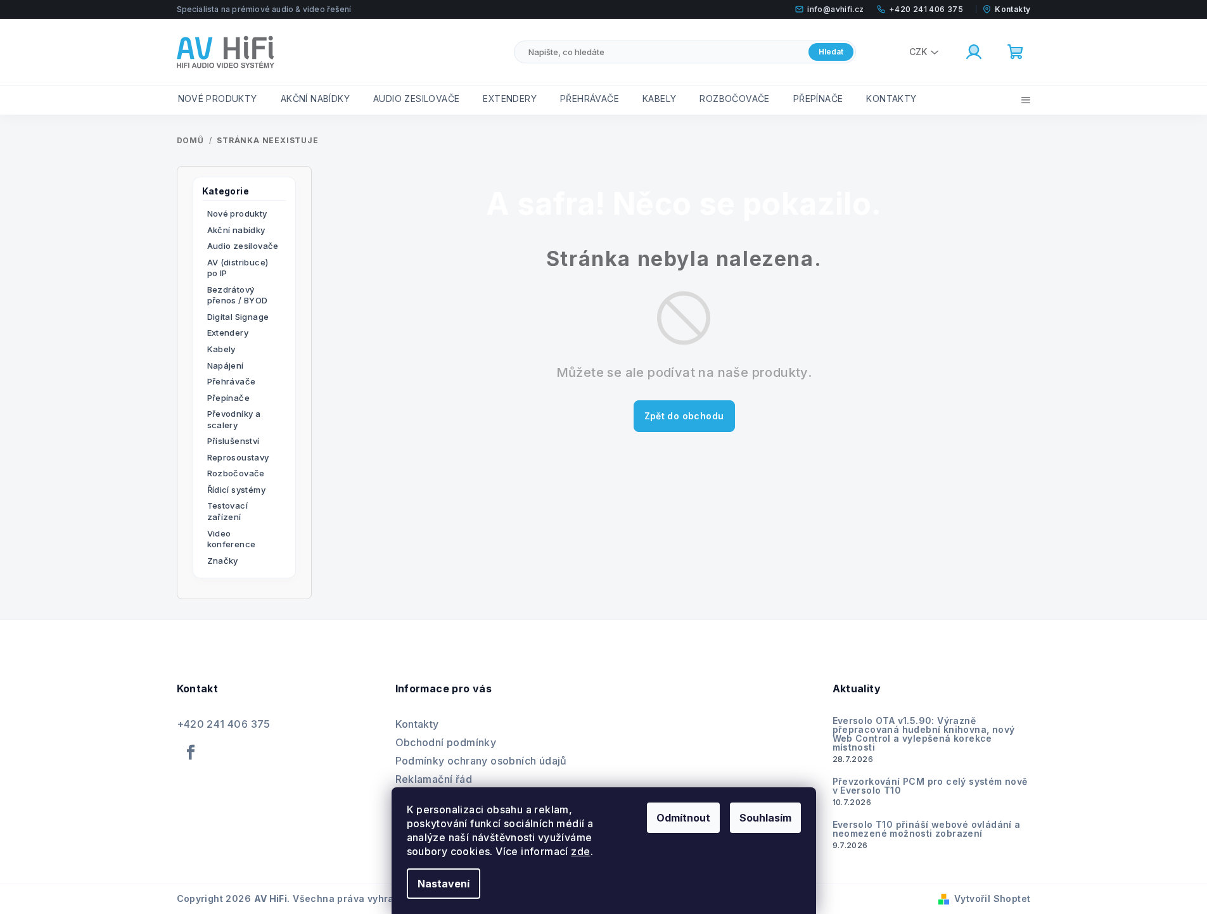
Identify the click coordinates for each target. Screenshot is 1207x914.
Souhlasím (765, 817)
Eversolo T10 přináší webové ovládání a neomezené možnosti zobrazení (927, 829)
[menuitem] (218, 99)
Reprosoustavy (238, 457)
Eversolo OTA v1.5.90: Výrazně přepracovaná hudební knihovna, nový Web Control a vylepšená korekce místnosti (924, 734)
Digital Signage (238, 317)
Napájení (225, 365)
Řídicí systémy (236, 490)
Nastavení (443, 883)
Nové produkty (237, 213)
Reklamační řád (434, 779)
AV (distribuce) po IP (238, 268)
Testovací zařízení (227, 511)
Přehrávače (231, 381)
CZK (918, 51)
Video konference (231, 539)
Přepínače (228, 398)
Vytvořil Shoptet (992, 898)
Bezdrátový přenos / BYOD (237, 295)
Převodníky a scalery (234, 419)
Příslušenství (233, 441)
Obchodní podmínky (446, 742)
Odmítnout (683, 817)
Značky (222, 560)
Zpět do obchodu (684, 415)
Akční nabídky (236, 230)
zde (580, 851)
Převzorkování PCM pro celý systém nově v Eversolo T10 (930, 786)
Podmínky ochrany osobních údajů (481, 760)
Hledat (831, 51)
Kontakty (417, 724)
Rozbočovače (236, 473)
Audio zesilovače (243, 246)
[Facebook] (191, 752)
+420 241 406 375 (224, 724)
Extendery (228, 332)
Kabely (221, 349)
